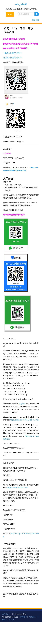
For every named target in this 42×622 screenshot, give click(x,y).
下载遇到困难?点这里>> (12, 53)
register (22, 403)
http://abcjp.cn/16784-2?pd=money (24, 420)
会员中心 (5, 614)
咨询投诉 (23, 617)
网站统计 (32, 617)
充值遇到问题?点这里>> (12, 57)
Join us (12, 619)
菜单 (11, 14)
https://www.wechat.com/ (17, 487)
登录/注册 (36, 20)
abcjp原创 (21, 4)
